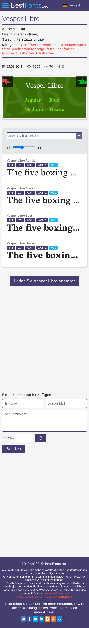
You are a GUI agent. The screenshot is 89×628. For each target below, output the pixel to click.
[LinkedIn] (41, 619)
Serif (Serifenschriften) (39, 45)
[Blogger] (47, 619)
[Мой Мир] (59, 619)
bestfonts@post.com (56, 593)
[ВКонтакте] (23, 619)
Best (29, 5)
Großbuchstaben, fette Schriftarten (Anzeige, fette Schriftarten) (44, 47)
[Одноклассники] (53, 619)
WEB (53, 165)
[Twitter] (35, 619)
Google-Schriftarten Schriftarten (28, 53)
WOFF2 (42, 165)
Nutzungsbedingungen (30, 596)
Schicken (13, 449)
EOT (20, 165)
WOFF (30, 165)
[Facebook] (29, 619)
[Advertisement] (44, 339)
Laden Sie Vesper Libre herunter (44, 281)
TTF (11, 165)
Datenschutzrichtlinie (60, 596)
